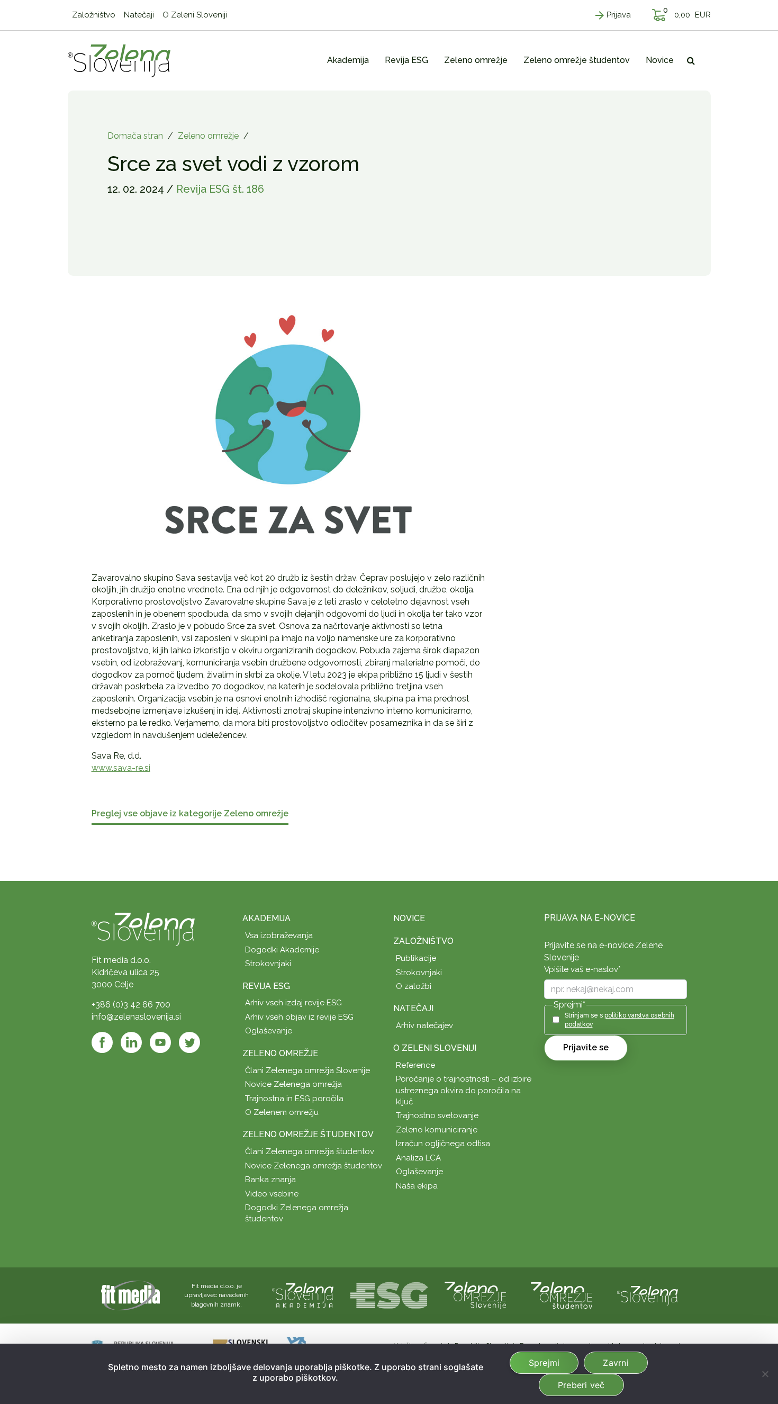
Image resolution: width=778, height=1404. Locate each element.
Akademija (266, 918)
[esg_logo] (389, 1295)
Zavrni (616, 1362)
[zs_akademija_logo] (302, 1295)
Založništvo (423, 941)
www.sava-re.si (121, 768)
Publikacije (416, 958)
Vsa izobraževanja (279, 935)
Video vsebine (271, 1194)
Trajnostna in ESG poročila (294, 1098)
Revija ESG (266, 986)
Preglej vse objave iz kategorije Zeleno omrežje (190, 813)
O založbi (413, 986)
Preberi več (581, 1385)
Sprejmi (544, 1362)
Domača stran (135, 136)
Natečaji (413, 1008)
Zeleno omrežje (208, 136)
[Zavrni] (764, 1374)
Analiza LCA (418, 1158)
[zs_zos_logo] (561, 1295)
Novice (409, 918)
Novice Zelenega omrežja (293, 1084)
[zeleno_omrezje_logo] (475, 1295)
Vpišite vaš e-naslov (582, 969)
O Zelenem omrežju (282, 1112)
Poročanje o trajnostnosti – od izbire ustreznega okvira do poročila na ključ (463, 1090)
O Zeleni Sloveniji (434, 1048)
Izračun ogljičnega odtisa (443, 1143)
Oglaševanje (268, 1031)
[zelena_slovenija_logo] (648, 1295)
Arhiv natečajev (424, 1025)
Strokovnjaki (268, 963)
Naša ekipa (417, 1186)
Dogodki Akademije (282, 950)
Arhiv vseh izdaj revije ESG (293, 1002)
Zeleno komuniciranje (436, 1130)
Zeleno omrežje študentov (308, 1134)
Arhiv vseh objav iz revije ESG (299, 1017)
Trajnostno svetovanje (437, 1115)
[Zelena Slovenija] (119, 60)
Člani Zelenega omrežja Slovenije (307, 1070)
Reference (415, 1065)
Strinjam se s (619, 1020)
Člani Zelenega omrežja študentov (309, 1151)
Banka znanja (270, 1179)
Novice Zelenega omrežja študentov (313, 1166)
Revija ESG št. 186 (220, 189)
